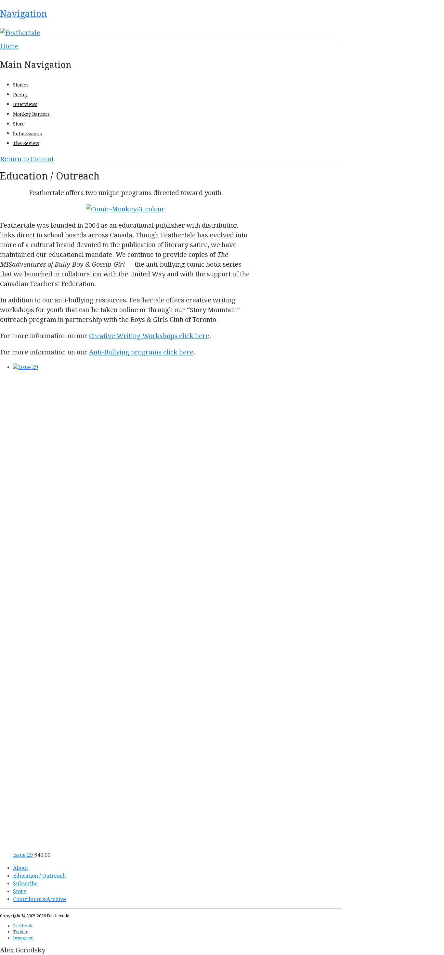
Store (19, 123)
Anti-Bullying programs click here (141, 352)
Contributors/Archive (39, 899)
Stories (21, 84)
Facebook (23, 925)
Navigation (23, 14)
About (20, 868)
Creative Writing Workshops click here (149, 336)
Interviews (25, 104)
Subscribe (25, 884)
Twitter (20, 931)
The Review (26, 143)
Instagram (23, 937)
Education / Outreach (39, 876)
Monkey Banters (31, 114)
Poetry (20, 94)
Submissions (27, 133)
